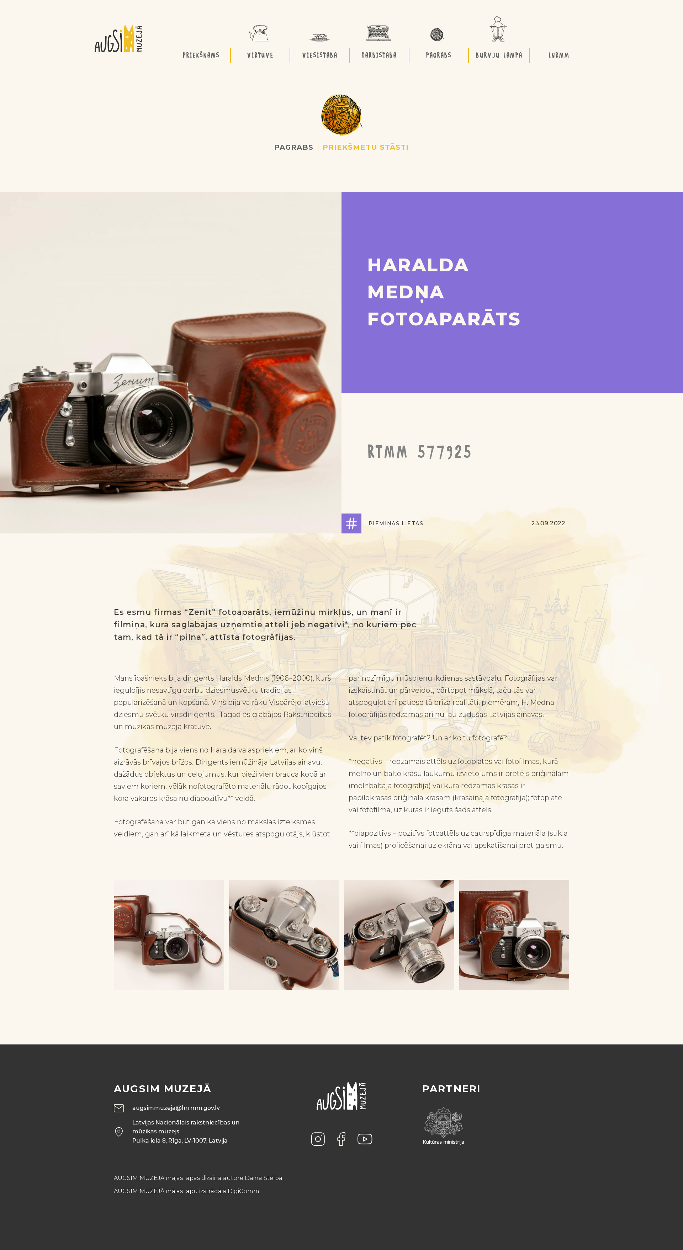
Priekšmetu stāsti (366, 147)
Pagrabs (293, 147)
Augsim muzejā (163, 1089)
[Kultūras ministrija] (443, 1123)
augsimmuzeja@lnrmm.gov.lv (176, 1108)
